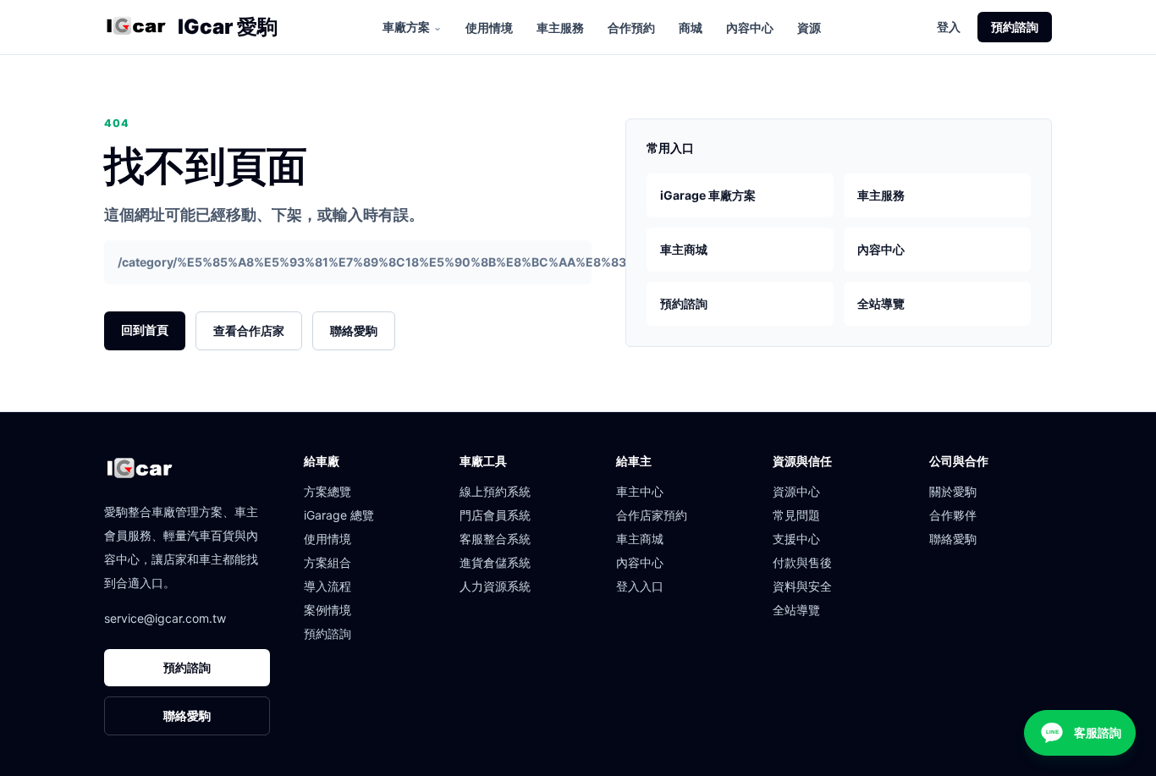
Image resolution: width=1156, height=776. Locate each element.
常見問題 (796, 515)
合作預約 (631, 27)
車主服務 (560, 27)
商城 (690, 27)
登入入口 (639, 586)
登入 (949, 26)
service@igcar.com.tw (165, 618)
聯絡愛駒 (353, 330)
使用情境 (489, 27)
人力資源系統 (495, 586)
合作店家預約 (651, 515)
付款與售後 (802, 562)
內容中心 (749, 27)
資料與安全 (802, 586)
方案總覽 (327, 491)
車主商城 (683, 249)
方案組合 (327, 562)
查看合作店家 (248, 330)
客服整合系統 (495, 538)
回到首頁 (144, 329)
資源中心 (796, 491)
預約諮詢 (1014, 26)
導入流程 (327, 586)
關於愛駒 (953, 491)
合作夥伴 (953, 515)
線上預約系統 (495, 491)
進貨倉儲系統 (495, 562)
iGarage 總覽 (339, 515)
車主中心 (639, 491)
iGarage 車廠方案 (708, 195)
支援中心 (796, 538)
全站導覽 (881, 303)
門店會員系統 (495, 515)
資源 (809, 27)
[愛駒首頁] (136, 27)
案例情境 (327, 610)
